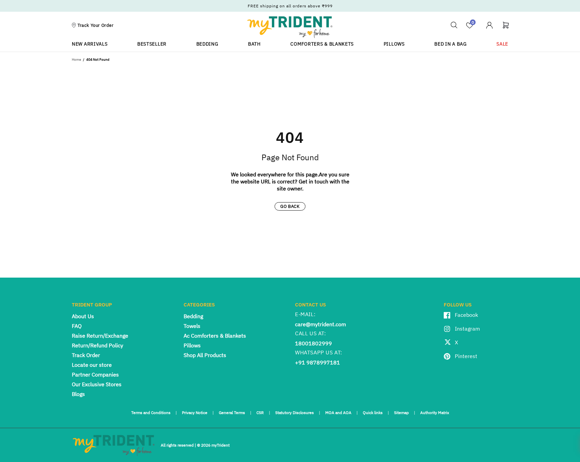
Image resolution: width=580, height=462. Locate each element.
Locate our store (92, 364)
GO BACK (290, 206)
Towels (192, 326)
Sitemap (401, 412)
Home (76, 59)
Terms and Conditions (151, 412)
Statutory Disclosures (294, 412)
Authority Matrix (434, 412)
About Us (83, 316)
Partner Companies (95, 374)
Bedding (193, 316)
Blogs (78, 394)
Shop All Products (205, 355)
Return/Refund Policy (97, 345)
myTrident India (290, 26)
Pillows (192, 345)
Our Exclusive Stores (97, 384)
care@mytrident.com (320, 324)
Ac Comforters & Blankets (215, 335)
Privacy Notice (194, 412)
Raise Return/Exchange (100, 335)
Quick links (373, 412)
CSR (260, 412)
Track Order (86, 355)
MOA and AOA (338, 412)
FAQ (77, 326)
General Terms (232, 412)
